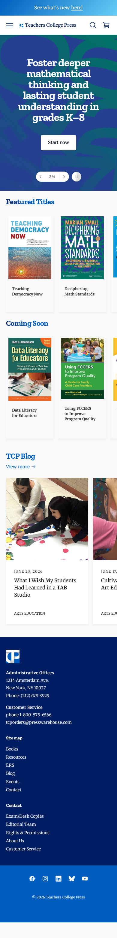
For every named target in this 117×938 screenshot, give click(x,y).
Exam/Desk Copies (25, 816)
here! (77, 7)
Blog (10, 773)
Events (13, 781)
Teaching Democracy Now (27, 291)
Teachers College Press (65, 897)
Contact (13, 790)
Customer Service (23, 849)
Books (12, 749)
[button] (9, 25)
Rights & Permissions (28, 832)
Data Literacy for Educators (25, 413)
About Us (15, 841)
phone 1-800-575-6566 (28, 715)
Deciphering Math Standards (79, 291)
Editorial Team (21, 824)
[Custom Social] (71, 878)
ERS (10, 765)
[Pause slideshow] (76, 176)
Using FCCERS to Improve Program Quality (79, 413)
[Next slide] (64, 176)
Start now (58, 142)
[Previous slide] (41, 176)
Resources (16, 757)
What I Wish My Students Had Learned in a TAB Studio (45, 587)
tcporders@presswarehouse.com (39, 722)
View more (18, 466)
